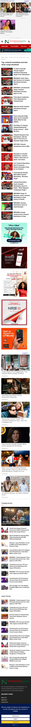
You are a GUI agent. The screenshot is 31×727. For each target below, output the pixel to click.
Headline (5, 154)
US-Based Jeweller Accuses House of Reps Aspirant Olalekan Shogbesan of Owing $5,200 (19, 652)
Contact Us (4, 702)
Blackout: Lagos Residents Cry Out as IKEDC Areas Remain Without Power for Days (19, 544)
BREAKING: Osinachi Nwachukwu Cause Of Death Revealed (20, 205)
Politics (23, 46)
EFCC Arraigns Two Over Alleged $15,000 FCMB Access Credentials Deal (19, 587)
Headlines (4, 46)
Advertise (4, 700)
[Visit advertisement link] (15, 50)
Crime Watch (5, 69)
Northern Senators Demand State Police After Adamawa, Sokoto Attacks (19, 616)
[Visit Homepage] (15, 41)
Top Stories (14, 46)
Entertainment (6, 173)
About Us (4, 697)
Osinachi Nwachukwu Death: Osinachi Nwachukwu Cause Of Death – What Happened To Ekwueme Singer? (21, 186)
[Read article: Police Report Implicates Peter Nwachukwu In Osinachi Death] (7, 100)
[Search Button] (29, 41)
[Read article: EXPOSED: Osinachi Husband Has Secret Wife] (7, 147)
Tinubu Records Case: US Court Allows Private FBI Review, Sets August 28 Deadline (18, 566)
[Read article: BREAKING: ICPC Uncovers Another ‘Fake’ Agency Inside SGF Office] (4, 573)
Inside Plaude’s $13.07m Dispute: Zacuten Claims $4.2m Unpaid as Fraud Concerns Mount (18, 580)
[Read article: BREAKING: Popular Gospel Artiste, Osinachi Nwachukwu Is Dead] (7, 215)
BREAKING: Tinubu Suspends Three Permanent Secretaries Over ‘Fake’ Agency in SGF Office (19, 559)
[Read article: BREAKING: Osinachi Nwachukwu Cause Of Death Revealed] (7, 206)
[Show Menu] (2, 41)
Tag (6, 57)
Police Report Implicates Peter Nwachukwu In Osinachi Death (21, 99)
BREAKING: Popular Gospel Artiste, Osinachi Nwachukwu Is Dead (21, 214)
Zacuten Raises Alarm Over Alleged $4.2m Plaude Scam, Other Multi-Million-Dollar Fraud (19, 551)
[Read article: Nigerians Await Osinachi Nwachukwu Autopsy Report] (7, 110)
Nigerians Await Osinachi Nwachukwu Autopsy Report (21, 108)
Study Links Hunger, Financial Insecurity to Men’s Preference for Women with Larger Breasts (19, 530)
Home (2, 57)
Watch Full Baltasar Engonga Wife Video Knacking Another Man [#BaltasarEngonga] (19, 537)
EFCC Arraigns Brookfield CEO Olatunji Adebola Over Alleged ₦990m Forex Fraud (18, 659)
